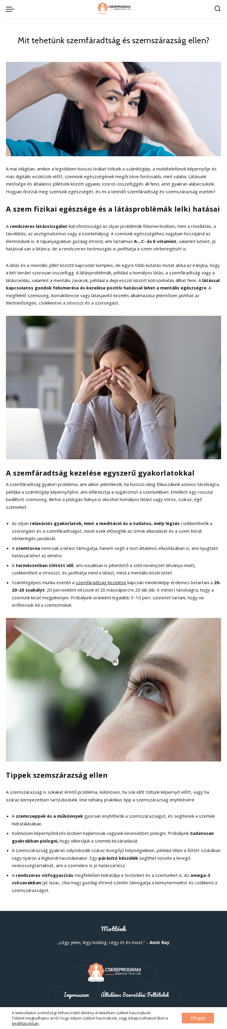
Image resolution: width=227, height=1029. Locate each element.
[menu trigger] (11, 9)
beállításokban (25, 1023)
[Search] (217, 9)
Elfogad (198, 1018)
